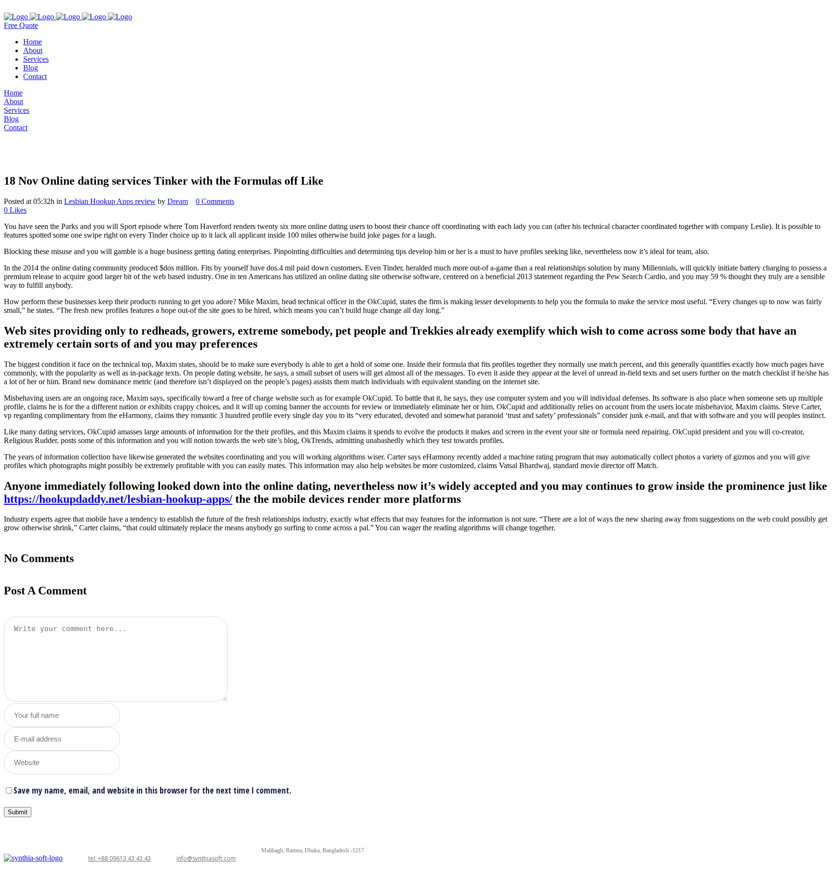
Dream (177, 201)
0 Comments (215, 201)
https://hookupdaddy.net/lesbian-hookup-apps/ (118, 499)
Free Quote (21, 25)
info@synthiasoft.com (206, 858)
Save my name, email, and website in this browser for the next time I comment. (152, 790)
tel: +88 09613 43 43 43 (119, 858)
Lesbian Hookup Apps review (110, 201)
